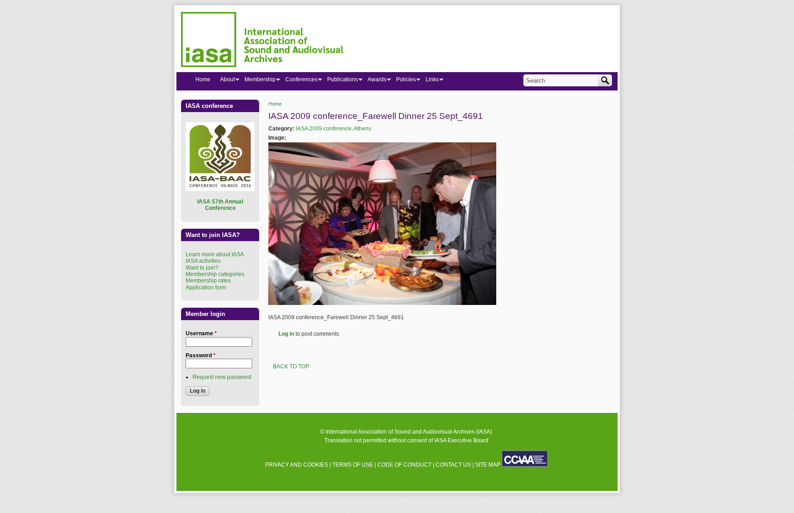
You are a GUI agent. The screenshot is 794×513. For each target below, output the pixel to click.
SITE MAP (487, 465)
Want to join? (202, 268)
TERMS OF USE (352, 465)
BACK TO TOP (291, 366)
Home (275, 104)
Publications (340, 81)
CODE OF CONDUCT (404, 465)
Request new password (222, 377)
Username (201, 333)
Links (429, 81)
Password (201, 355)
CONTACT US (453, 465)
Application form (206, 287)
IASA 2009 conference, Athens (333, 128)
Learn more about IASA (215, 254)
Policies (403, 81)
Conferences (299, 81)
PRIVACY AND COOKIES (296, 465)
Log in (286, 334)
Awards (374, 81)
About (225, 81)
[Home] (262, 41)
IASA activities (203, 261)
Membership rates (208, 280)
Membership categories (215, 274)
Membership (257, 81)
